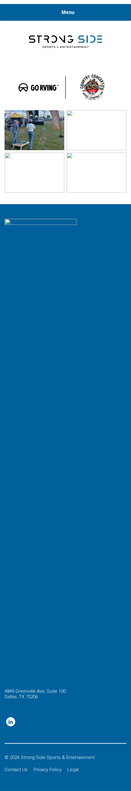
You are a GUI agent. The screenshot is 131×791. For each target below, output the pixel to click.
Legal (73, 769)
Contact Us (16, 769)
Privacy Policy (48, 769)
